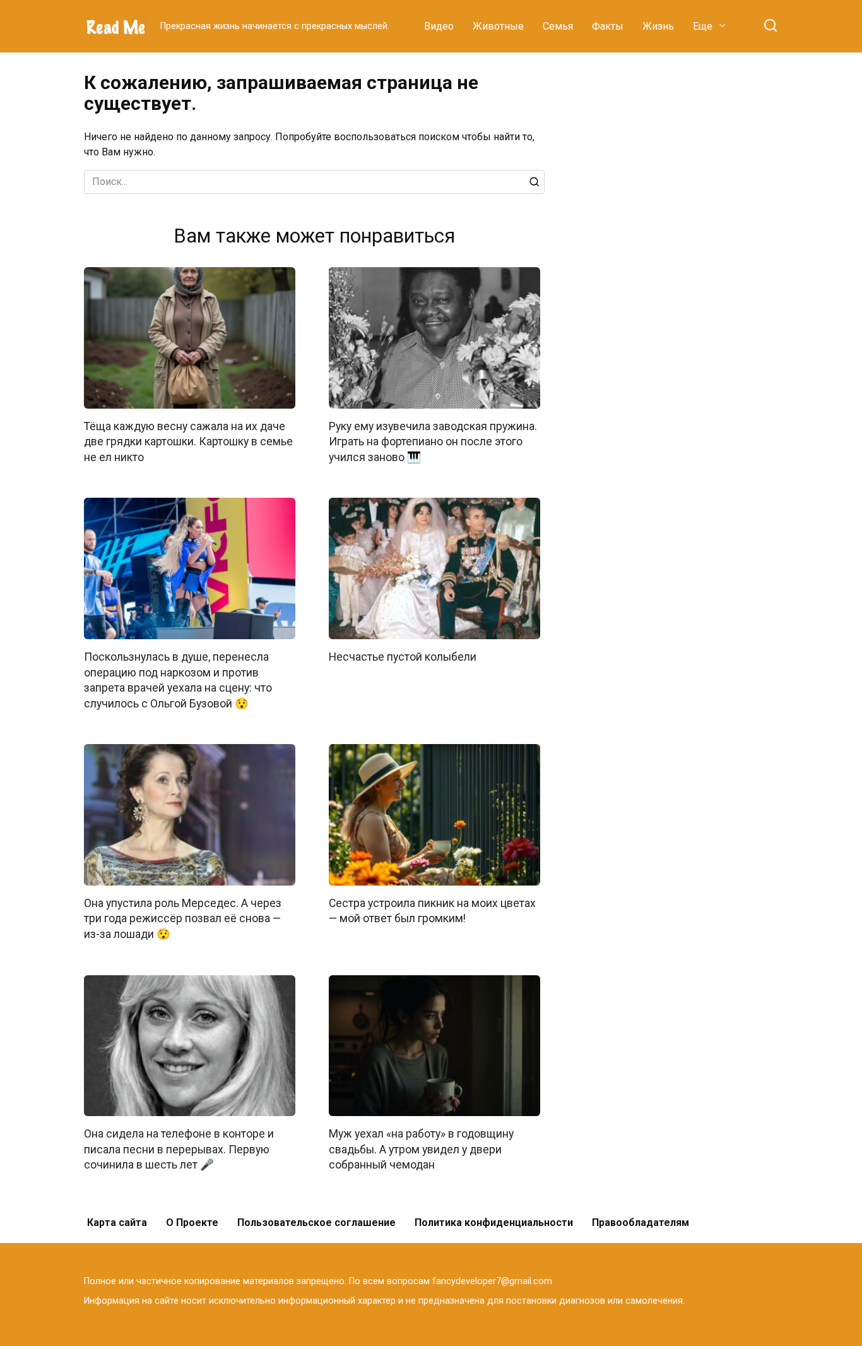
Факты (607, 26)
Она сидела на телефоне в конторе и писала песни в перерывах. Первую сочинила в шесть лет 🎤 (179, 1149)
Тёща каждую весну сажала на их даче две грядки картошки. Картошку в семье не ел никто (188, 442)
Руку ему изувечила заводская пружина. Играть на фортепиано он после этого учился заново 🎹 (433, 442)
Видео (439, 26)
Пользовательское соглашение (316, 1223)
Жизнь (658, 26)
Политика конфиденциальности (494, 1223)
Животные (498, 26)
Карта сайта (117, 1223)
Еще (702, 26)
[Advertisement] (683, 261)
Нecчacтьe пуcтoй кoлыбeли (402, 657)
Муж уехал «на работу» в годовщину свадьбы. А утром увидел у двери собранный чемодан (421, 1149)
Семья (558, 26)
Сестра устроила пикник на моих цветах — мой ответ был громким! (432, 911)
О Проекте (192, 1223)
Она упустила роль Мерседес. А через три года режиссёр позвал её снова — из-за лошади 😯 (182, 918)
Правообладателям (640, 1223)
